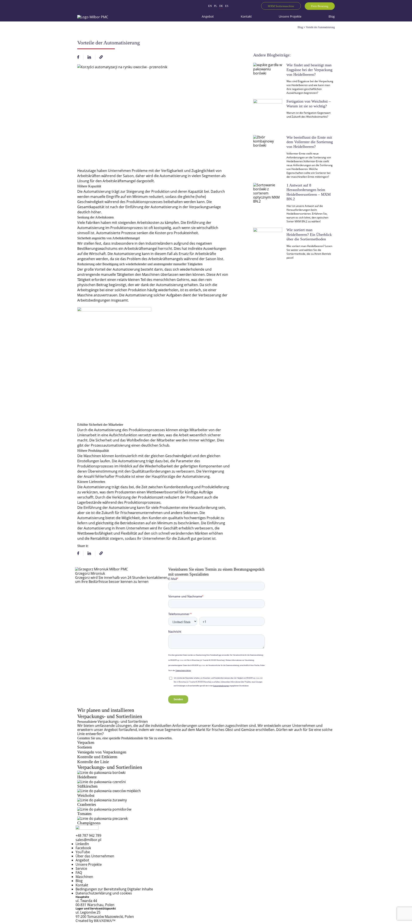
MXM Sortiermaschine (281, 6)
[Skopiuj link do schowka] (101, 57)
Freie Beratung (319, 6)
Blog (300, 27)
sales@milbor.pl (88, 839)
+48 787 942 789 (88, 835)
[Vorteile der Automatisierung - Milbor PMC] (92, 16)
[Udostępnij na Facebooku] (78, 57)
